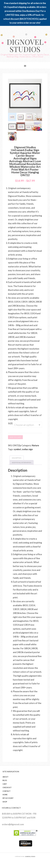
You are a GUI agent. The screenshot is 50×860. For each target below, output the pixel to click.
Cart (5, 784)
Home (5, 795)
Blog (5, 780)
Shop (5, 802)
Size (10, 423)
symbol (17, 449)
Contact (6, 791)
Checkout (7, 787)
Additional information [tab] (21, 462)
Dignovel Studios (25, 45)
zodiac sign (27, 449)
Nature (35, 445)
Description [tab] (16, 458)
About (5, 777)
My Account (8, 798)
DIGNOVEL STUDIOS (30, 856)
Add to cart (15, 437)
